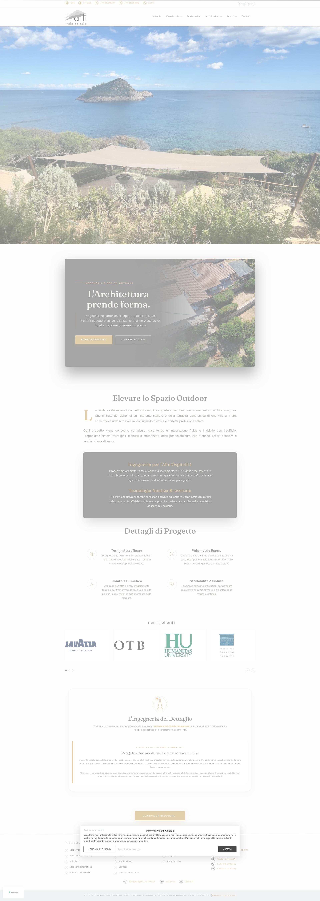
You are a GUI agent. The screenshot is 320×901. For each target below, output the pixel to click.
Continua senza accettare (94, 830)
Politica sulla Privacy (99, 849)
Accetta (227, 849)
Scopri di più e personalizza (129, 849)
